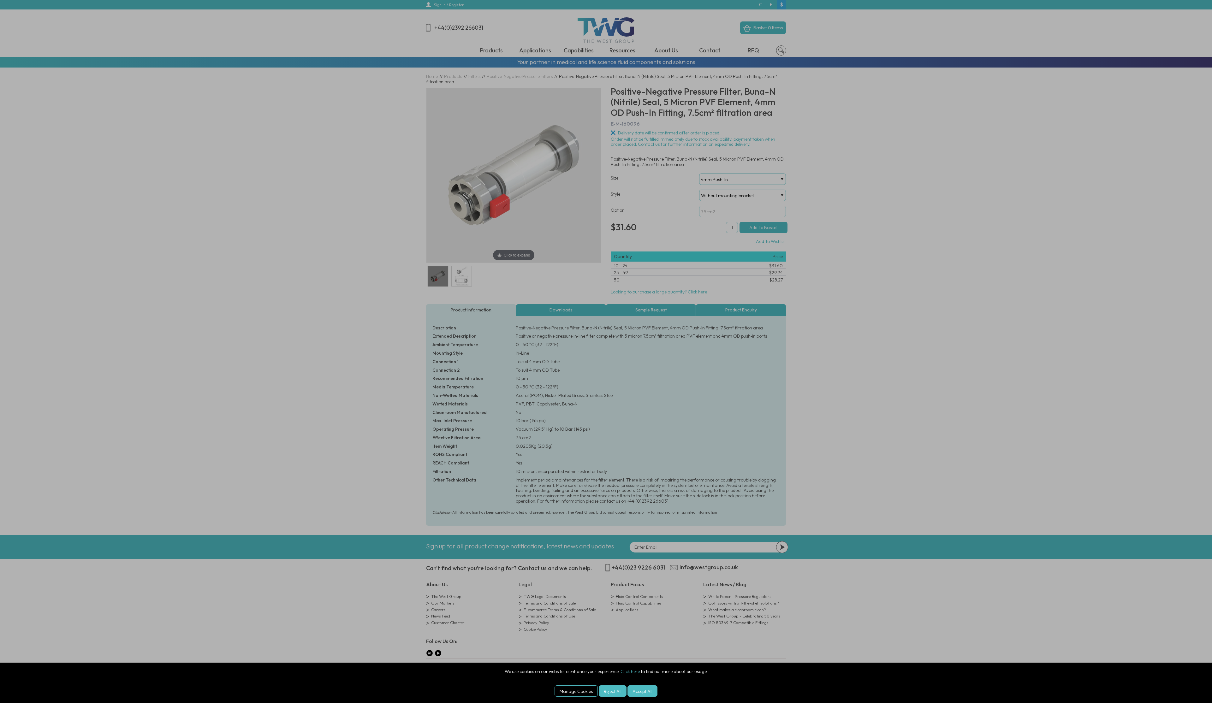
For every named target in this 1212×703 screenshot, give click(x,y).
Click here (630, 671)
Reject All (612, 691)
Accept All (642, 691)
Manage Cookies (576, 691)
